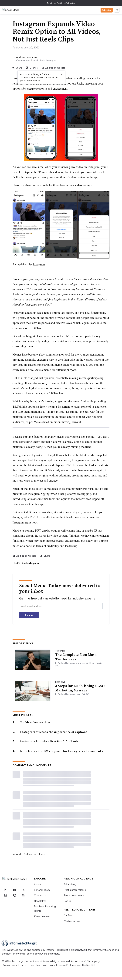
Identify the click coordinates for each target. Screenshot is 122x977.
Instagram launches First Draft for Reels (49, 741)
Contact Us (40, 895)
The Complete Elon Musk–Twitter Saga (76, 657)
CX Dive (68, 915)
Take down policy (45, 965)
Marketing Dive (72, 921)
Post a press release (34, 854)
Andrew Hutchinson (27, 57)
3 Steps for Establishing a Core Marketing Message (80, 688)
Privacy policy (9, 965)
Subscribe (106, 10)
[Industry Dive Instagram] (5, 895)
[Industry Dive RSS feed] (23, 895)
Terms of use (26, 965)
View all (17, 854)
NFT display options (47, 530)
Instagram (39, 264)
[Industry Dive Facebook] (14, 890)
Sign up (29, 615)
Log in (67, 900)
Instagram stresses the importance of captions (53, 732)
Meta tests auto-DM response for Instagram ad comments (61, 751)
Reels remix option (48, 313)
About (37, 884)
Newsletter (40, 900)
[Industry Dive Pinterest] (14, 895)
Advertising (70, 884)
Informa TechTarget (57, 949)
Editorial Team (42, 889)
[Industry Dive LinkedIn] (5, 890)
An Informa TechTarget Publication (61, 3)
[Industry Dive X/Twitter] (23, 890)
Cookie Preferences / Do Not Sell (76, 965)
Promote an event (74, 895)
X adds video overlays (35, 722)
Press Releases (42, 916)
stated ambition (51, 422)
